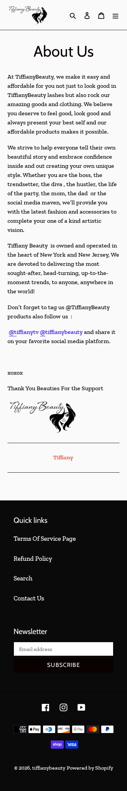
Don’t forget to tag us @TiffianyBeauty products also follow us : (58, 311)
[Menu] (115, 15)
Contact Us (29, 598)
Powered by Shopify (90, 768)
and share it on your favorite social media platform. (61, 336)
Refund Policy (33, 558)
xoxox (15, 372)
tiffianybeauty (48, 768)
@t (13, 332)
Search (23, 578)
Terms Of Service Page (45, 538)
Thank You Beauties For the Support (55, 388)
